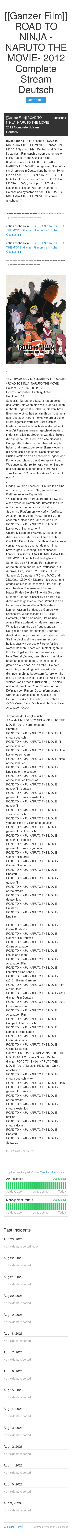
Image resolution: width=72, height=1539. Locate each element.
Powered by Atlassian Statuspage (50, 1526)
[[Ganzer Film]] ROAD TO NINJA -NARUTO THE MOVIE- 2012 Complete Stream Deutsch (28, 124)
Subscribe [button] (59, 118)
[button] (36, 100)
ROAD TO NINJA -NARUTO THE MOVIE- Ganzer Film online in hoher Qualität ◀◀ (36, 230)
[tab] (6, 1185)
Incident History (13, 1526)
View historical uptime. (52, 1172)
